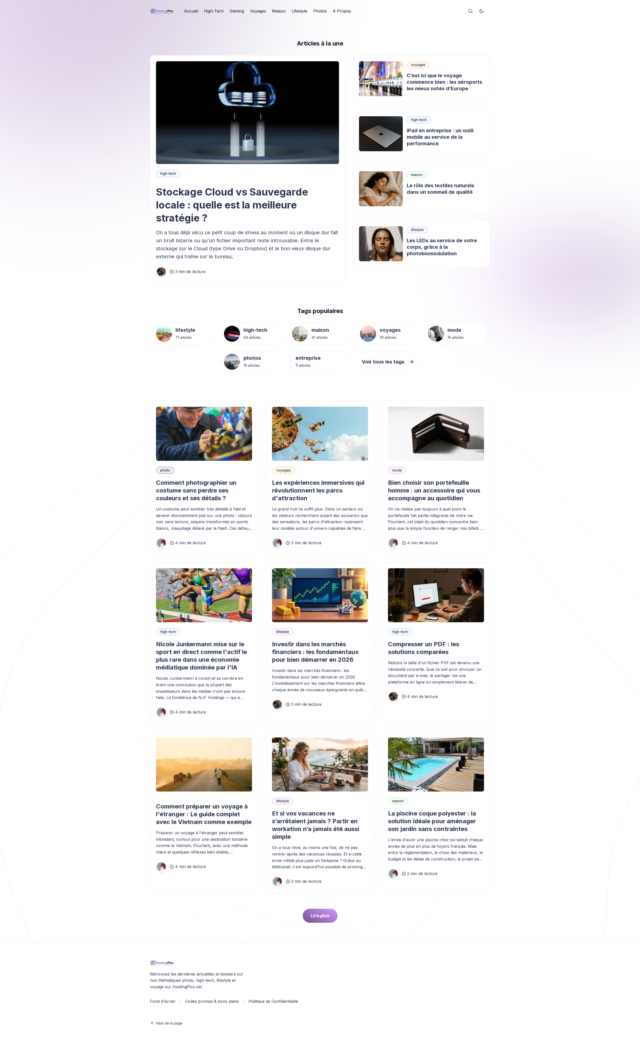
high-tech (168, 173)
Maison (279, 11)
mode (454, 330)
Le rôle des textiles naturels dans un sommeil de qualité (440, 188)
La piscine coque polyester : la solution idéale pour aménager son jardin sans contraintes (432, 821)
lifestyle (417, 230)
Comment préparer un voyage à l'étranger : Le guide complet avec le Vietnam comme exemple (204, 814)
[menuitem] (191, 11)
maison (416, 174)
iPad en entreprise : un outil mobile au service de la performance (440, 137)
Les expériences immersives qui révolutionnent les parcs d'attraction (318, 490)
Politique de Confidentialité (273, 1001)
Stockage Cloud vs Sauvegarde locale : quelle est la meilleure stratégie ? (232, 205)
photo (165, 470)
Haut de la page (169, 1023)
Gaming (237, 11)
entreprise (308, 358)
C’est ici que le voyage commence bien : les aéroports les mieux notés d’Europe (444, 82)
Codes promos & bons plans (212, 1001)
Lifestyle (299, 11)
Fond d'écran (162, 1001)
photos (252, 358)
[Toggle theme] (481, 11)
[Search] (470, 11)
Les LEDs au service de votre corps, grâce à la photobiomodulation (442, 247)
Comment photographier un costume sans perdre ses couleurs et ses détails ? (196, 490)
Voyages (258, 11)
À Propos (342, 11)
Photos (320, 11)
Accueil (191, 11)
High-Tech (214, 11)
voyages (418, 64)
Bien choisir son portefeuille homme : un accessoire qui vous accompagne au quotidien (434, 490)
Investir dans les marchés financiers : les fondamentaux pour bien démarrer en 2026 (315, 651)
